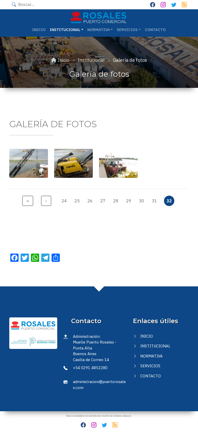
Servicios (150, 365)
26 (91, 200)
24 (65, 200)
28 (117, 200)
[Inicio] (98, 17)
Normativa (151, 356)
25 (78, 200)
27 (104, 200)
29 (130, 200)
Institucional (155, 346)
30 (143, 200)
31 (156, 200)
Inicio (39, 29)
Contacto (155, 29)
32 (170, 200)
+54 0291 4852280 (90, 367)
